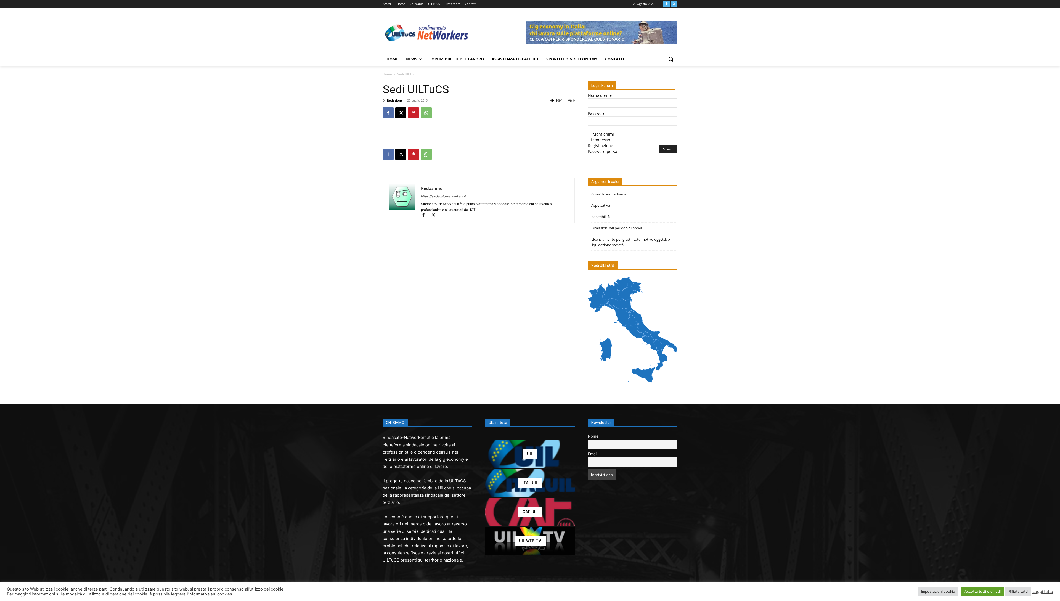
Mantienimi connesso (603, 136)
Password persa (602, 151)
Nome (593, 436)
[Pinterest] (413, 112)
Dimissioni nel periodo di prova (616, 228)
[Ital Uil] (530, 483)
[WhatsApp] (426, 112)
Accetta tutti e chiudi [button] (982, 591)
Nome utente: (600, 95)
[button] (670, 59)
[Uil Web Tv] (530, 541)
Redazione (395, 100)
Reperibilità (600, 216)
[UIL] (530, 454)
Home (387, 74)
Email (592, 454)
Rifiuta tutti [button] (1018, 591)
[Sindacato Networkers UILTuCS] (427, 32)
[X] (674, 4)
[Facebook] (666, 4)
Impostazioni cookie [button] (938, 591)
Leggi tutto (1042, 591)
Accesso (668, 149)
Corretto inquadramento (611, 194)
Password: (597, 113)
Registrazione (600, 145)
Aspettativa (600, 205)
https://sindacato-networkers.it (443, 196)
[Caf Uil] (530, 512)
